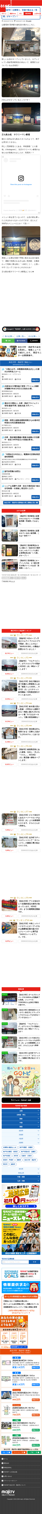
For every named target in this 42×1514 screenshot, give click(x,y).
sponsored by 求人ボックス (21, 364)
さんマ (13, 581)
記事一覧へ (21, 336)
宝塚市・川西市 (27, 1156)
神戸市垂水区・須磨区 (28, 1151)
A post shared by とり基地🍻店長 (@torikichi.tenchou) (23, 210)
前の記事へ (9, 336)
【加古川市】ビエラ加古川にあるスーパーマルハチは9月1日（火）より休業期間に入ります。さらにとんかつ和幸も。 (29, 820)
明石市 (5, 1164)
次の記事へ (32, 336)
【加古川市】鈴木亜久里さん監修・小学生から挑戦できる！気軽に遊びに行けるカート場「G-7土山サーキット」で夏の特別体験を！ (29, 711)
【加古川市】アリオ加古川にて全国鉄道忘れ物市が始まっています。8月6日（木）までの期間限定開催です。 (29, 906)
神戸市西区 (6, 1156)
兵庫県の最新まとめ (9, 1147)
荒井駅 (24, 578)
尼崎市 (19, 1160)
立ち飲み (17, 578)
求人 (20, 13)
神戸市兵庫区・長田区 (10, 1151)
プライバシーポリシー (10, 1480)
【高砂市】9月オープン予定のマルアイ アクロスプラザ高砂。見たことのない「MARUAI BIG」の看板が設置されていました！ (29, 643)
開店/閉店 (28, 13)
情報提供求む (8, 1467)
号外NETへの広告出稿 (10, 1472)
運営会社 (6, 1463)
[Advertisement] (21, 607)
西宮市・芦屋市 (8, 1160)
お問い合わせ (8, 1476)
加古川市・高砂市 (30, 1160)
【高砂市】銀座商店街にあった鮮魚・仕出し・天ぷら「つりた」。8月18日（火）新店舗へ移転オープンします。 (29, 754)
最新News (13, 13)
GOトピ (4, 13)
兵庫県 (29, 21)
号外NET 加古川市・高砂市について (15, 1485)
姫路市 (13, 1164)
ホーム (6, 1459)
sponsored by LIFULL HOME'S (21, 1353)
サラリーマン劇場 (7, 578)
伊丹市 (16, 1156)
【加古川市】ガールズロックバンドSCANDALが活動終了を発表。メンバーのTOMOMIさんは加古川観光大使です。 (29, 1000)
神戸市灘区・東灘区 (26, 1147)
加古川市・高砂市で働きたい (20, 362)
